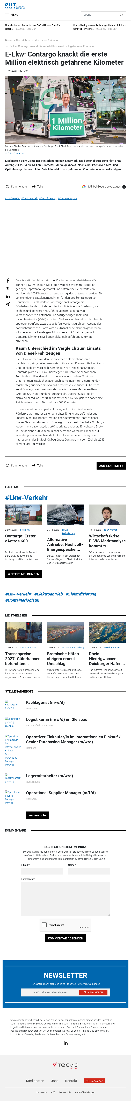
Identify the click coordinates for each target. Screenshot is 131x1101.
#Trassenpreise (28, 647)
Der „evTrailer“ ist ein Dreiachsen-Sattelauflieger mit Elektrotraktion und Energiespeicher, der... (65, 559)
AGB (53, 1092)
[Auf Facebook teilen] (8, 280)
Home (8, 40)
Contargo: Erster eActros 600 (20, 538)
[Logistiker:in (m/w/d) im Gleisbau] (13, 722)
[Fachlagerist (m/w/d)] (13, 704)
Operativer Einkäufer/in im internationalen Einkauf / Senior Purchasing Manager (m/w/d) (73, 739)
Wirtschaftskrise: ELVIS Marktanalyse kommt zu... (107, 541)
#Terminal (25, 529)
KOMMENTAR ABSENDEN (65, 938)
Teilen (40, 186)
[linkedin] (66, 1043)
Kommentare (19, 186)
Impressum (42, 1092)
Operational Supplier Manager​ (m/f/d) (61, 792)
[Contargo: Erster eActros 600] (23, 515)
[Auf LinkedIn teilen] (8, 296)
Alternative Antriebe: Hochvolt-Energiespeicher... (65, 544)
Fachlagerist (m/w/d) (45, 702)
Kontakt (71, 1081)
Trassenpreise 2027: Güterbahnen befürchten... (22, 658)
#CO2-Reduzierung (68, 531)
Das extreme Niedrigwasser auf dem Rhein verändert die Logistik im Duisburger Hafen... (106, 673)
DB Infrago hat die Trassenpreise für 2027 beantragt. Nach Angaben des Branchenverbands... (23, 673)
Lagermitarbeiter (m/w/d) (49, 775)
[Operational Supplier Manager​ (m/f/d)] (13, 797)
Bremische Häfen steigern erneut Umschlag (63, 658)
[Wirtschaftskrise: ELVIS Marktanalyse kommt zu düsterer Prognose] (107, 515)
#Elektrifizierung (81, 594)
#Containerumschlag (73, 647)
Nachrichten (23, 40)
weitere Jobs (37, 815)
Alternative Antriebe (46, 40)
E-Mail (24, 865)
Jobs (54, 1081)
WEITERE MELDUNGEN (23, 574)
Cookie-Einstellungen (84, 1092)
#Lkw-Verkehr (26, 498)
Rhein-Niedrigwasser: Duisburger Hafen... (107, 658)
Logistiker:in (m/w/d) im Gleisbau (56, 719)
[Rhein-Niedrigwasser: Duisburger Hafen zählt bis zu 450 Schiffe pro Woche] (107, 632)
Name (71, 865)
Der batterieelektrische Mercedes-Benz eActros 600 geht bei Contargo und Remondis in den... (22, 556)
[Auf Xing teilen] (8, 304)
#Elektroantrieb (48, 594)
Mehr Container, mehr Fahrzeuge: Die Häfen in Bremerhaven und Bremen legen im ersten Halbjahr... (65, 673)
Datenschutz (65, 1092)
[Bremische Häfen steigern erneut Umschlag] (65, 632)
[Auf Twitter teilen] (8, 288)
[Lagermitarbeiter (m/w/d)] (13, 778)
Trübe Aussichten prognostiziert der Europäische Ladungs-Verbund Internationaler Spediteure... (107, 556)
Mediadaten (35, 1081)
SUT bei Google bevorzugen (104, 186)
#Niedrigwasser (112, 647)
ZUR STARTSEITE (111, 466)
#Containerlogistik (22, 600)
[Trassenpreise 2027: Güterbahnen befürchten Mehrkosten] (23, 632)
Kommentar (27, 879)
